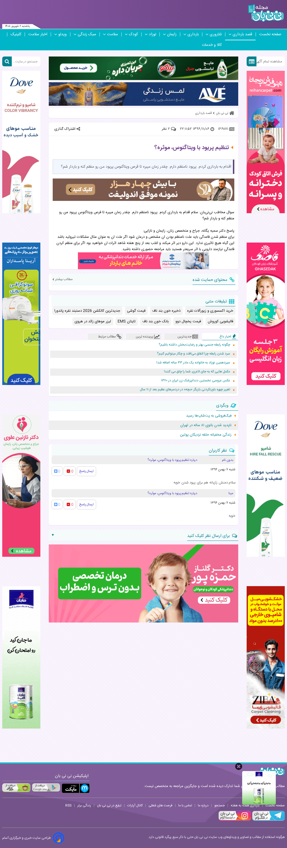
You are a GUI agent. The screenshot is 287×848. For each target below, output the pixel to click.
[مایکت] (76, 788)
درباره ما (203, 805)
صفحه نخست (270, 34)
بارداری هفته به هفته (245, 805)
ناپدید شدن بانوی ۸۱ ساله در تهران (206, 425)
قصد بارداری (242, 34)
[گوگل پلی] (46, 787)
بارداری (193, 34)
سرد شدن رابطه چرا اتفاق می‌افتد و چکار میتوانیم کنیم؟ (193, 353)
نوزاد (152, 34)
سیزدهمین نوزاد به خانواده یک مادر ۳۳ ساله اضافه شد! (193, 362)
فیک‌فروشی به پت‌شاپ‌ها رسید (209, 416)
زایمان (172, 34)
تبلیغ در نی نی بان (109, 805)
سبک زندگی (87, 34)
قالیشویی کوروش (220, 321)
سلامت (112, 34)
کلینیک (16, 34)
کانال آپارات (135, 805)
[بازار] (16, 787)
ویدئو (62, 34)
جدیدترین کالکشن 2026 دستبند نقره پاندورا (87, 311)
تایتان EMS (127, 321)
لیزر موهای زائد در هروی (93, 321)
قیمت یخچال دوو (188, 321)
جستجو (219, 805)
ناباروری (216, 34)
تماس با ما (185, 805)
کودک (133, 34)
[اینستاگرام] (235, 820)
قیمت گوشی (136, 311)
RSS (68, 805)
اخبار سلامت (37, 34)
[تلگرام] (268, 820)
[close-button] (238, 766)
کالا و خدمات (212, 45)
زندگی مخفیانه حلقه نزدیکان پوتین (206, 435)
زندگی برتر (84, 805)
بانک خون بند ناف (155, 321)
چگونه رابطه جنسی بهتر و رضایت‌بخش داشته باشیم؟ (194, 344)
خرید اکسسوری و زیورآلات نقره (210, 311)
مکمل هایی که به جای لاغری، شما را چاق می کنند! (197, 371)
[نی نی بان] (266, 13)
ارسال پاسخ (86, 471)
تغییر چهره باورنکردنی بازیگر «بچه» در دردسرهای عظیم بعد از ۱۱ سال (185, 389)
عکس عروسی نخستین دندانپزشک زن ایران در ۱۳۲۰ (195, 380)
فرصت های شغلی (160, 805)
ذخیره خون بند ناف (166, 311)
